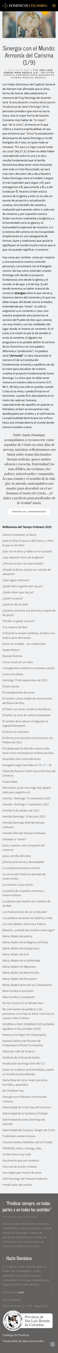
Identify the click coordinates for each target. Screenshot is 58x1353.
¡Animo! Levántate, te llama (19, 535)
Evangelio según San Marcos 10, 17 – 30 (27, 765)
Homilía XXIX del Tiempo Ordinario (24, 833)
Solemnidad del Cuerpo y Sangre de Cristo (28, 1130)
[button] (54, 6)
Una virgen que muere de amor (22, 1172)
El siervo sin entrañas (15, 732)
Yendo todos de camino (17, 1185)
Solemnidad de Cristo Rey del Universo (26, 1107)
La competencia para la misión (21, 868)
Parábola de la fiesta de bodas (21, 1057)
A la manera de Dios (14, 627)
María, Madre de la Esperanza (20, 948)
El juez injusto (10, 686)
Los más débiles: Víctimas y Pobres (24, 924)
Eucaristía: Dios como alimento (21, 759)
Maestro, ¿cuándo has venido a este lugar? (28, 930)
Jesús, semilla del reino (16, 856)
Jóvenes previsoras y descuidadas (23, 862)
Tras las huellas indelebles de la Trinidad (27, 1142)
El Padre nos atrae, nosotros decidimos (26, 709)
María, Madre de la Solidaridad (21, 960)
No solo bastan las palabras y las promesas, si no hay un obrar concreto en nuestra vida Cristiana (28, 1013)
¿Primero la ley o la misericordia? (22, 563)
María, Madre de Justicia (17, 936)
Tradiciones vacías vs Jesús (18, 1136)
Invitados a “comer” (14, 839)
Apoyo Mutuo (10, 650)
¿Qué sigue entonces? (15, 580)
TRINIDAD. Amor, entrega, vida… (22, 1148)
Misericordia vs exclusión (18, 991)
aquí (21, 1292)
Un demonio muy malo (16, 1154)
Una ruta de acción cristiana (19, 1166)
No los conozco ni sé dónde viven (23, 1003)
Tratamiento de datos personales (23, 1341)
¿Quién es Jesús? (12, 598)
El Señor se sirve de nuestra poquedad (26, 715)
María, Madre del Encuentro (19, 979)
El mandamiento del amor (18, 692)
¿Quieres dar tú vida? (15, 604)
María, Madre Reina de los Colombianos (27, 985)
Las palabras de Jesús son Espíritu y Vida (27, 918)
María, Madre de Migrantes (19, 966)
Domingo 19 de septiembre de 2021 (25, 680)
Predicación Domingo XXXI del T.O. (23, 1063)
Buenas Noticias (12, 656)
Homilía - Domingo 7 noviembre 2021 (25, 804)
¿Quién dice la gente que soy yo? (22, 586)
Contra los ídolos (12, 674)
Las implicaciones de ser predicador (24, 912)
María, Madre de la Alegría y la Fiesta (25, 942)
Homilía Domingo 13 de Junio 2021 (24, 816)
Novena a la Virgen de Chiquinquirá (24, 1034)
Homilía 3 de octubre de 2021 (21, 810)
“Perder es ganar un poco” (18, 621)
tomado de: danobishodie (29, 511)
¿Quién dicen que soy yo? (18, 592)
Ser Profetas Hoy (13, 1090)
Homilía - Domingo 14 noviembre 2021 (26, 798)
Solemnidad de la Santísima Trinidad (24, 1113)
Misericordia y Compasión (18, 997)
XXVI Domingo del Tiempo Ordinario (24, 1179)
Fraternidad (9, 782)
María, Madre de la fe (15, 954)
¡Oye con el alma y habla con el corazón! (27, 551)
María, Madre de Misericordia (20, 972)
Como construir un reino (17, 662)
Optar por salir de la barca (18, 1051)
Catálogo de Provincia (15, 1335)
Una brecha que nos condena (20, 1160)
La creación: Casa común (17, 884)
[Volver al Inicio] (25, 6)
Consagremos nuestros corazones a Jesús (28, 668)
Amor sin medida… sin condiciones (24, 644)
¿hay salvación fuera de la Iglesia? (23, 557)
